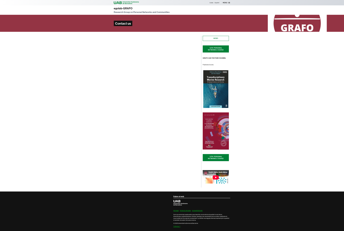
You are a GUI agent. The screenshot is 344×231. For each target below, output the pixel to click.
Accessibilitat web (197, 210)
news (215, 38)
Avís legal (176, 210)
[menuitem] (211, 3)
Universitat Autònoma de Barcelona (126, 2)
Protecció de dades (185, 210)
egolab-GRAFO (123, 8)
